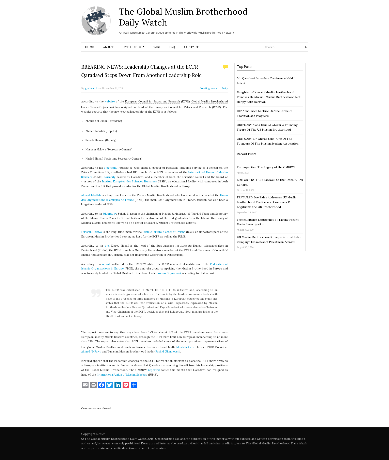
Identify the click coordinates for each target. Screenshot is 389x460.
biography (110, 167)
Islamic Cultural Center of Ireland (164, 232)
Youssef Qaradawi (102, 107)
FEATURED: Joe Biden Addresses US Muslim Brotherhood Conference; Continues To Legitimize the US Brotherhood (267, 202)
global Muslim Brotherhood (105, 347)
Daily (225, 88)
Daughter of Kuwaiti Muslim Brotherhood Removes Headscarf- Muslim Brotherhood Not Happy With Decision (268, 97)
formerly (109, 177)
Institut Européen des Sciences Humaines (129, 181)
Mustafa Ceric (185, 347)
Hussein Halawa (91, 232)
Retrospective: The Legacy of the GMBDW (266, 167)
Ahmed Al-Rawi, (91, 351)
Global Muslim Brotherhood (209, 101)
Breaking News (208, 88)
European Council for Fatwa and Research (152, 101)
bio (107, 245)
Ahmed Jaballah (95, 131)
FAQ (172, 47)
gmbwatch (91, 88)
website (110, 101)
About (108, 47)
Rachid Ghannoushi (167, 351)
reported (154, 370)
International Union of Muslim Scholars (122, 374)
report (106, 264)
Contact (191, 47)
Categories (132, 47)
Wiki (156, 47)
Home (89, 47)
